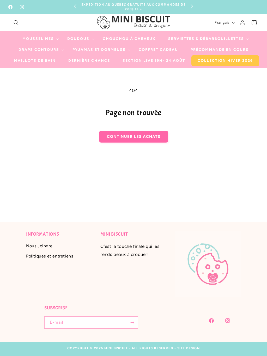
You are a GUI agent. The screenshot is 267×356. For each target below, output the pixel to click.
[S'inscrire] (132, 322)
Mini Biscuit (116, 348)
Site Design (188, 348)
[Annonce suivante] (192, 6)
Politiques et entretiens (49, 256)
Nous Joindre (39, 245)
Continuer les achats (133, 136)
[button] (16, 22)
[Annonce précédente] (75, 6)
